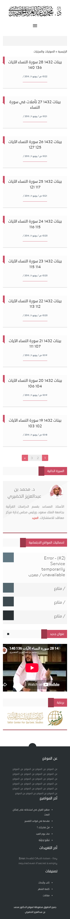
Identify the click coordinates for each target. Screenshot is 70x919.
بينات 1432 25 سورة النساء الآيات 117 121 (35, 184)
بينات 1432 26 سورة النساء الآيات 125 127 (35, 144)
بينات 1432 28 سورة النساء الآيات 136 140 (35, 65)
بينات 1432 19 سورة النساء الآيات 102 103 (35, 423)
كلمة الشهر (44, 889)
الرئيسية (62, 51)
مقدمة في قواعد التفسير (37, 821)
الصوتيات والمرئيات (44, 51)
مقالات (46, 895)
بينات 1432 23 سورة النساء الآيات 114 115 (35, 264)
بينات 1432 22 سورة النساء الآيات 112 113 (35, 304)
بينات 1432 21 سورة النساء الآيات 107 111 (35, 343)
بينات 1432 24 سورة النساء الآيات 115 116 (35, 224)
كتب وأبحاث (44, 882)
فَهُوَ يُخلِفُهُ (44, 840)
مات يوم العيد (43, 834)
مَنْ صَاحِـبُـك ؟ (43, 827)
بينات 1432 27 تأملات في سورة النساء (35, 104)
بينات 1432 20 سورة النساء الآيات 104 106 (35, 383)
